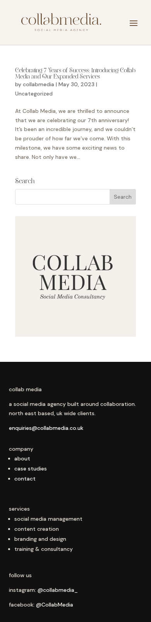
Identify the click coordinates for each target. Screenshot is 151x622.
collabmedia (38, 84)
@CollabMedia (54, 604)
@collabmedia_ (58, 589)
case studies (30, 468)
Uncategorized (34, 93)
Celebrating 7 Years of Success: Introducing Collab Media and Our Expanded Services (75, 74)
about (22, 458)
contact (25, 478)
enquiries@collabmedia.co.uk (46, 427)
